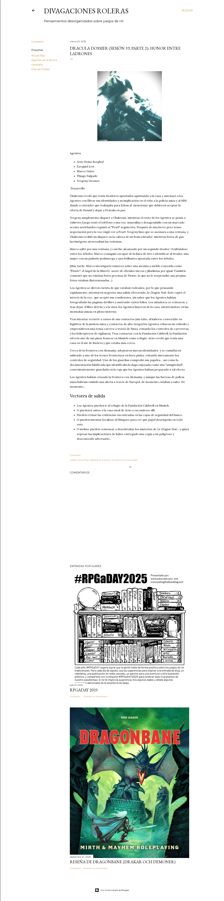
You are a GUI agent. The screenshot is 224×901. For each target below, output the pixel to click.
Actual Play (38, 55)
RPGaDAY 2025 (84, 690)
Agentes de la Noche (44, 60)
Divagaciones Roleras (86, 10)
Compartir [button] (37, 41)
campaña (37, 64)
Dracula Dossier (40, 69)
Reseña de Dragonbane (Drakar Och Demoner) (123, 861)
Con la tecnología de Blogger (114, 890)
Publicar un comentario (95, 696)
